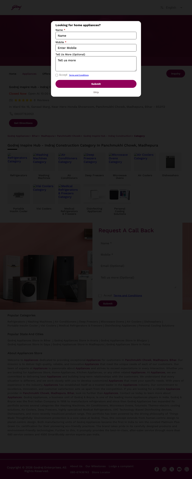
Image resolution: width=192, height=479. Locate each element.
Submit (96, 83)
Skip (96, 92)
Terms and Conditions (79, 75)
